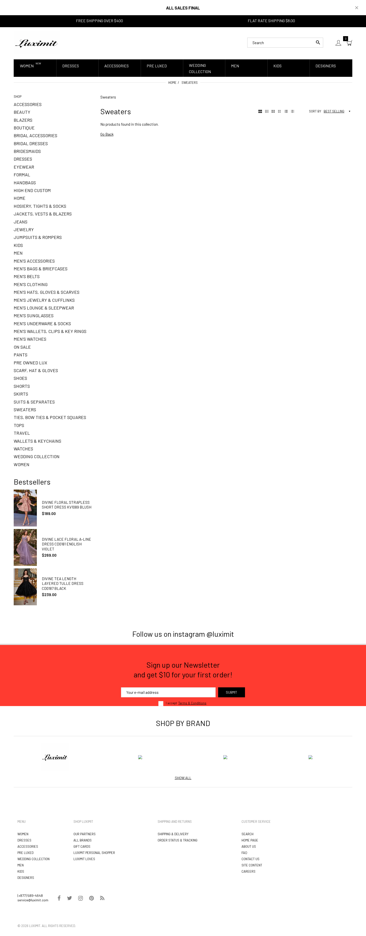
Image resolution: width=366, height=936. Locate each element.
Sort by (315, 111)
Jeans (20, 221)
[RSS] (102, 898)
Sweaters (25, 409)
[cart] (349, 42)
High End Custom (32, 190)
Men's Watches (30, 339)
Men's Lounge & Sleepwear (44, 308)
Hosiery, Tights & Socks (40, 206)
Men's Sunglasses (34, 315)
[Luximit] (37, 42)
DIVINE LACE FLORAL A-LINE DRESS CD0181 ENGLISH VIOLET (66, 544)
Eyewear (24, 167)
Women (21, 464)
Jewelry (24, 229)
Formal (22, 174)
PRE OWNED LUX (30, 362)
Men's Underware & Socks (42, 323)
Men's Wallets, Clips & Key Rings (50, 331)
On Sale (22, 347)
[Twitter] (69, 898)
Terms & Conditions (192, 703)
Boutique (24, 127)
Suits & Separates (34, 402)
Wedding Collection (37, 456)
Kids (18, 245)
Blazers (23, 120)
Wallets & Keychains (37, 441)
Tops (19, 425)
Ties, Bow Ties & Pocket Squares (50, 417)
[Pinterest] (91, 898)
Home (172, 83)
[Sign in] (338, 42)
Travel (22, 433)
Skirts (21, 394)
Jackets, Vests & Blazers (43, 213)
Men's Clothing (31, 284)
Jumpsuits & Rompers (38, 237)
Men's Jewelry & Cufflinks (44, 300)
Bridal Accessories (35, 135)
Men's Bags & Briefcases (40, 268)
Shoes (20, 378)
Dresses (23, 159)
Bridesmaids (27, 151)
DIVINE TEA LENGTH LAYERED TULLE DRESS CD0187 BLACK (62, 583)
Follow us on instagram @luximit (183, 633)
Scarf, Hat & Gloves (36, 370)
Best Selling (334, 111)
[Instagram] (80, 898)
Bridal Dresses (31, 143)
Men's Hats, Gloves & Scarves (46, 292)
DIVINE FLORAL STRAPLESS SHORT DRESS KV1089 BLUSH (66, 505)
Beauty (22, 112)
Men (18, 253)
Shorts (22, 386)
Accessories (28, 104)
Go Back (107, 134)
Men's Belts (27, 276)
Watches (23, 448)
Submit (231, 692)
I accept (186, 703)
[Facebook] (59, 898)
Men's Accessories (34, 261)
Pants (20, 354)
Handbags (25, 182)
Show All (183, 778)
